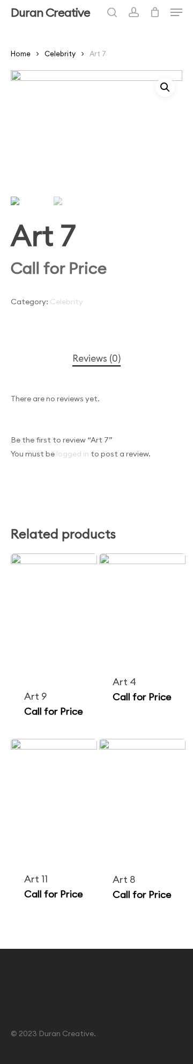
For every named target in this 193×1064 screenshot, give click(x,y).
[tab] (96, 359)
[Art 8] (142, 799)
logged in (72, 454)
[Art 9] (54, 615)
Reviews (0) (96, 358)
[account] (133, 12)
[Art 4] (142, 607)
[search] (112, 12)
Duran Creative (50, 12)
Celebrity (60, 53)
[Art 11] (54, 799)
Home (21, 53)
